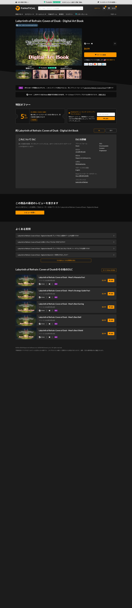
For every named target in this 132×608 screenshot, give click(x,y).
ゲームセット (40, 14)
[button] (22, 2)
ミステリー (69, 14)
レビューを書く (30, 213)
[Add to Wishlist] (114, 43)
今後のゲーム (52, 14)
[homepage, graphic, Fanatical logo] (25, 8)
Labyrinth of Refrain (82, 182)
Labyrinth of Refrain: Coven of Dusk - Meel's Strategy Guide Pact (64, 291)
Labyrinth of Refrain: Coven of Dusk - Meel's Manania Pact (62, 277)
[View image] (40, 74)
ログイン (97, 8)
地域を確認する (110, 60)
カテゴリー (28, 14)
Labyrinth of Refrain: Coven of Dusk (95, 88)
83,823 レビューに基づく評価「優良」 (72, 2)
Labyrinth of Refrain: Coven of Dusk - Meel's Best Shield (61, 330)
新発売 (61, 14)
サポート (113, 14)
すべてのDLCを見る (109, 270)
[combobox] (66, 8)
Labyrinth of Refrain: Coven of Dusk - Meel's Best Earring (61, 304)
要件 (111, 130)
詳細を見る (102, 94)
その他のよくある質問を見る (66, 260)
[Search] (81, 8)
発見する (18, 14)
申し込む (105, 118)
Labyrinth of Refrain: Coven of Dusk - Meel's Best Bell (60, 317)
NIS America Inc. (81, 164)
